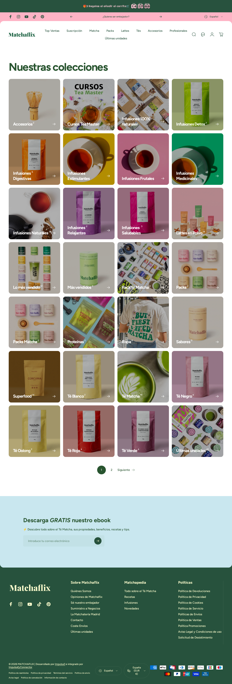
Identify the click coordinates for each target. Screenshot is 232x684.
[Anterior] (71, 16)
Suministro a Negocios (85, 608)
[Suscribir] (98, 541)
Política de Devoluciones (194, 591)
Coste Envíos (79, 626)
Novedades (131, 608)
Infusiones (131, 602)
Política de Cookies (190, 602)
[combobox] (213, 16)
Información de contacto (55, 677)
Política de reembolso (19, 673)
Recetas (129, 597)
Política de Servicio (190, 608)
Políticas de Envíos (190, 614)
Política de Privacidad (192, 597)
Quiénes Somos (81, 591)
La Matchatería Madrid (85, 614)
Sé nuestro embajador (85, 602)
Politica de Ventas (189, 620)
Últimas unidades (82, 631)
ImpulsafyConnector (20, 667)
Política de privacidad (41, 673)
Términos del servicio (62, 673)
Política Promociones (192, 626)
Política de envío (82, 673)
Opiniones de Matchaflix (86, 597)
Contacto (77, 620)
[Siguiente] (161, 16)
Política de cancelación (31, 677)
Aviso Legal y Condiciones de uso (199, 631)
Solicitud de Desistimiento (195, 637)
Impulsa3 (60, 664)
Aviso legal (14, 677)
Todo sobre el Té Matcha (140, 591)
